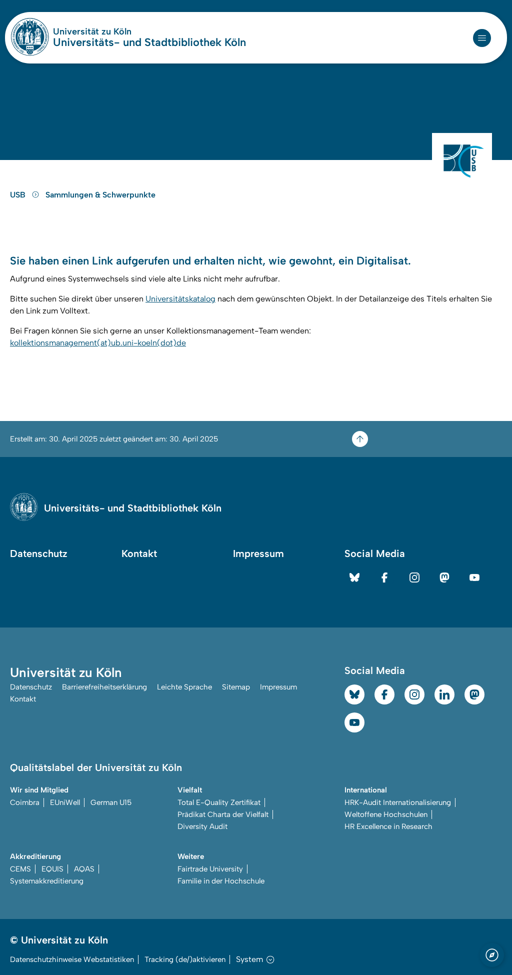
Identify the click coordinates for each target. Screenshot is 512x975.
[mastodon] (444, 578)
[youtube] (474, 578)
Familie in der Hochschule (221, 881)
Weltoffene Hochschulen (386, 814)
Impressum (258, 554)
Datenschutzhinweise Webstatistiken (72, 959)
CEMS (20, 869)
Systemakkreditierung (47, 881)
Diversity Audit (203, 826)
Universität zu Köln (122, 31)
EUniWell (65, 802)
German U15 (111, 802)
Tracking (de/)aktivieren (185, 959)
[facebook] (384, 578)
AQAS (84, 869)
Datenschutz (39, 554)
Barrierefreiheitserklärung (104, 687)
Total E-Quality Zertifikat (219, 802)
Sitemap (236, 687)
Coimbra (25, 802)
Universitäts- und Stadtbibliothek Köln (149, 42)
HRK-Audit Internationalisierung (397, 802)
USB (19, 195)
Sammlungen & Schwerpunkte (101, 195)
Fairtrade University (210, 869)
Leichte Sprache (184, 687)
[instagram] (414, 578)
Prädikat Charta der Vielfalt (223, 814)
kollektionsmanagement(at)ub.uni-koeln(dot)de (98, 343)
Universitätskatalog (181, 299)
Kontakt (139, 554)
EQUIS (53, 869)
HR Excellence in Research (388, 826)
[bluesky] (354, 578)
